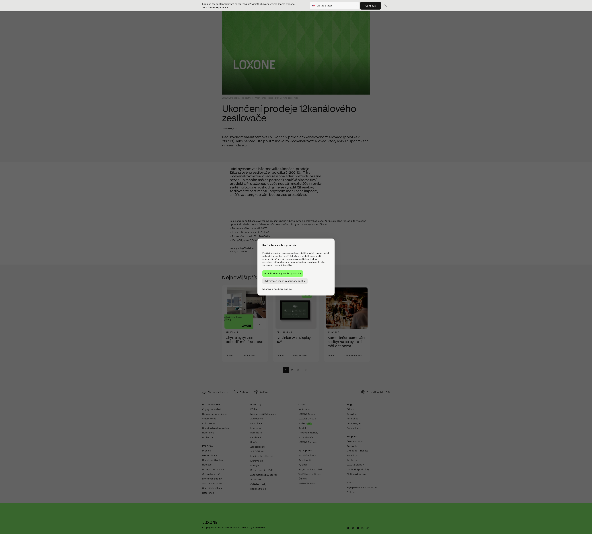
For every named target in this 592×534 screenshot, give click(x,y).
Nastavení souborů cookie (277, 289)
